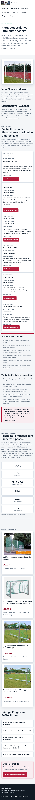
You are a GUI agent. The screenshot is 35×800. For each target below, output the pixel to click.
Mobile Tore (15, 12)
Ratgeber (5, 16)
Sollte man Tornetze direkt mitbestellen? (17, 754)
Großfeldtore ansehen (11, 179)
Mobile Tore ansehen (10, 269)
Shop (11, 16)
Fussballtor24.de (24, 796)
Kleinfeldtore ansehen (11, 239)
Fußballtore (5, 8)
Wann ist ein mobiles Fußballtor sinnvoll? (18, 731)
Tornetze (24, 12)
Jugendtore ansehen (10, 210)
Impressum (4, 796)
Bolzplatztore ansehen (11, 327)
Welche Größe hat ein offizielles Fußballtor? (14, 723)
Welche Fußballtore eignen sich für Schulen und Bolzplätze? (15, 747)
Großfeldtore (15, 8)
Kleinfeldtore (6, 12)
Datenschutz (13, 796)
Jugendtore (24, 8)
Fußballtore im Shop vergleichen (15, 774)
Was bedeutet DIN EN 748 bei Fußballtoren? (13, 738)
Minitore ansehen (9, 298)
